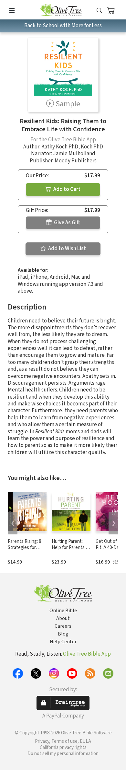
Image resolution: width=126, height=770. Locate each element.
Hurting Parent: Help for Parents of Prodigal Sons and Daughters (71, 550)
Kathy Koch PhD (59, 147)
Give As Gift (66, 223)
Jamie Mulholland (74, 154)
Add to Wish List (66, 248)
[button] (99, 10)
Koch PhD (92, 147)
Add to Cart (66, 189)
